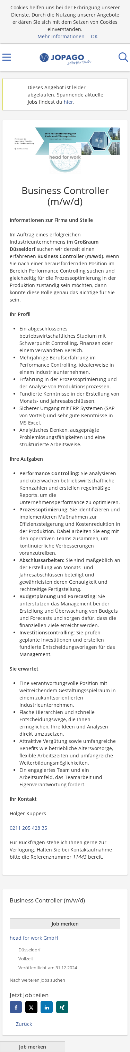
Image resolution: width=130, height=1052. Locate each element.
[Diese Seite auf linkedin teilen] (47, 1007)
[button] (116, 94)
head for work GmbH (34, 937)
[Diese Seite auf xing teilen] (62, 1007)
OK (94, 36)
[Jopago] (65, 57)
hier (68, 102)
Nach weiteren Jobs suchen (37, 980)
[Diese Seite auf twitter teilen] (31, 1007)
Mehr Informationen (61, 36)
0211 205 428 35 (28, 828)
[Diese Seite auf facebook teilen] (16, 1007)
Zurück (24, 1024)
